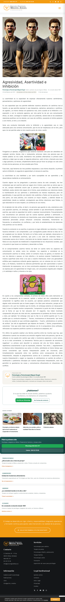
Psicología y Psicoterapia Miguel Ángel (14, 90)
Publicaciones (8, 578)
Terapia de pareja (39, 549)
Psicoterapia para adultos (41, 546)
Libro (5, 580)
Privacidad (37, 583)
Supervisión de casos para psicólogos (45, 563)
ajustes (46, 600)
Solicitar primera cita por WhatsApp (33, 530)
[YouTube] (55, 1)
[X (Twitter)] (50, 1)
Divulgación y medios (10, 583)
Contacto (36, 578)
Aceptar (55, 599)
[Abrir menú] (59, 8)
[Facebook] (53, 1)
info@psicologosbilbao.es (11, 564)
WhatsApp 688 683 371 (32, 446)
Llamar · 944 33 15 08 (32, 450)
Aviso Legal (37, 580)
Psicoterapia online (39, 558)
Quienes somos (38, 575)
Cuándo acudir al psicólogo (11, 575)
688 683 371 (7, 558)
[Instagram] (58, 1)
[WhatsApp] (60, 1)
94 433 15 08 (7, 561)
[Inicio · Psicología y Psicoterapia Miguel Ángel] (16, 8)
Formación (37, 560)
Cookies (36, 586)
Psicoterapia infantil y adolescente (44, 552)
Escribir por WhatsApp (23, 400)
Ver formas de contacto (41, 400)
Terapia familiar (38, 555)
